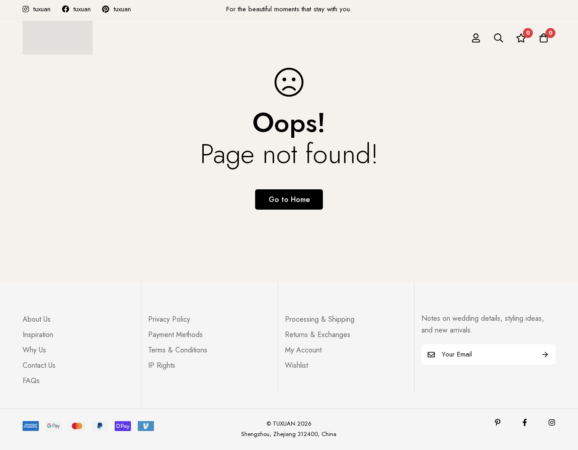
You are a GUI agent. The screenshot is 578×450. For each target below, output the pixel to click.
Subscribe (545, 354)
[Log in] (476, 38)
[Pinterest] (497, 422)
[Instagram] (551, 422)
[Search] (498, 38)
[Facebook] (524, 422)
